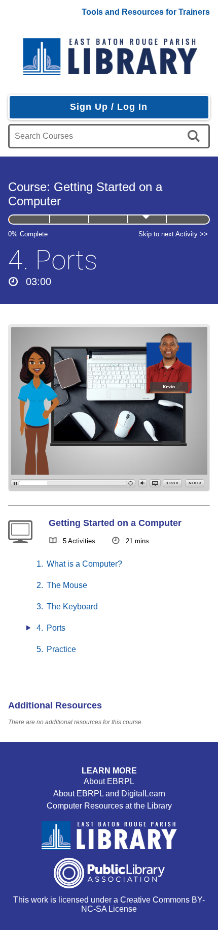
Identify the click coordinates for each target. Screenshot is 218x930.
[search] (195, 136)
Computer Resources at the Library (109, 805)
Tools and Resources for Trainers (146, 12)
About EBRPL (109, 781)
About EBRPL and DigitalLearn (109, 793)
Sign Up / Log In (109, 107)
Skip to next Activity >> (173, 234)
